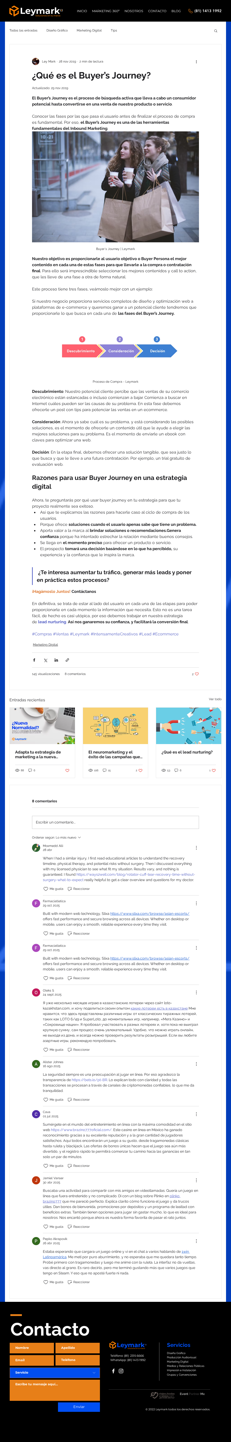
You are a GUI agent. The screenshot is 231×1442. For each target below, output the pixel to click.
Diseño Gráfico (57, 30)
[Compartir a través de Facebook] (34, 660)
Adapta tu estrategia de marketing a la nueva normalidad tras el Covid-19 (40, 754)
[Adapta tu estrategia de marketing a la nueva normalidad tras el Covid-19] (42, 726)
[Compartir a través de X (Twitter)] (45, 660)
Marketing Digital (89, 30)
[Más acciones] (196, 61)
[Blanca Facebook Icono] (113, 1371)
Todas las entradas (23, 30)
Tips (114, 30)
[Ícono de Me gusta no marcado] (46, 889)
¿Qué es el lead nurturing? (187, 752)
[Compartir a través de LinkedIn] (56, 660)
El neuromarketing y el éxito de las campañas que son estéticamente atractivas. (114, 754)
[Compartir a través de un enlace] (67, 660)
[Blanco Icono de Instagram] (121, 1371)
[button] (216, 30)
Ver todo (215, 699)
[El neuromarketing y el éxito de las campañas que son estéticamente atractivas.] (115, 726)
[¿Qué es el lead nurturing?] (188, 726)
